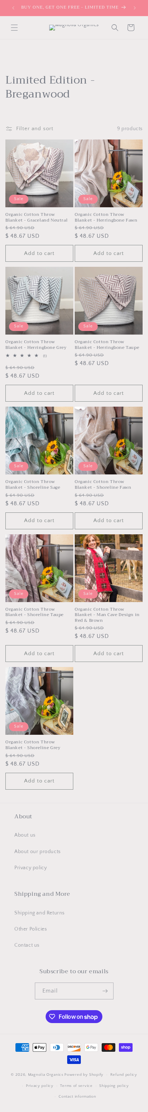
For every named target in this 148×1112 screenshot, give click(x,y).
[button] (14, 28)
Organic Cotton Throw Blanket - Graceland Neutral (36, 217)
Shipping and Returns (39, 913)
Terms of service (76, 1086)
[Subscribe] (105, 991)
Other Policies (30, 929)
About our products (37, 852)
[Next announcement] (135, 8)
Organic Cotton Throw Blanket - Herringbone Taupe (107, 344)
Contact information (77, 1096)
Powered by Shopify (83, 1075)
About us (25, 835)
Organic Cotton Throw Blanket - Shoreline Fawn (103, 484)
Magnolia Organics (46, 1075)
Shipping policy (114, 1086)
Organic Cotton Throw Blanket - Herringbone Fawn (106, 217)
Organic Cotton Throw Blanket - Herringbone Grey (36, 344)
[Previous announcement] (13, 8)
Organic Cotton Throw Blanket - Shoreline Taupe (34, 612)
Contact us (27, 945)
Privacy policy (30, 868)
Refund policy (123, 1075)
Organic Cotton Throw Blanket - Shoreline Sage (32, 484)
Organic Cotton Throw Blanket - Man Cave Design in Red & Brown (107, 615)
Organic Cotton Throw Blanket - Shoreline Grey (32, 745)
